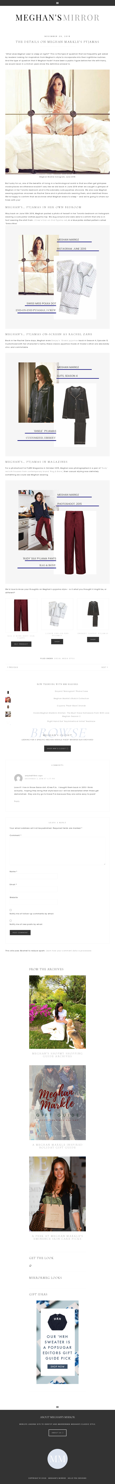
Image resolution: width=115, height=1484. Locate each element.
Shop (57, 641)
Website (14, 897)
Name (13, 871)
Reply (17, 801)
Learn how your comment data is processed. (69, 950)
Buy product (21, 644)
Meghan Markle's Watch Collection (71, 698)
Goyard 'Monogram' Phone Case (71, 691)
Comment (15, 835)
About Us (57, 1433)
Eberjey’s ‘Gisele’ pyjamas (64, 340)
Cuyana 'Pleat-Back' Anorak (71, 706)
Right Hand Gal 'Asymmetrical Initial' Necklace (71, 721)
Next (104, 667)
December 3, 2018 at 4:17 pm (40, 779)
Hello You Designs (77, 1478)
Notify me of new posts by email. (26, 924)
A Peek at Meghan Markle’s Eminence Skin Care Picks (57, 1237)
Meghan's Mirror (57, 17)
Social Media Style (64, 658)
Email (13, 884)
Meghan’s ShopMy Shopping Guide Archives (57, 1055)
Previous (13, 667)
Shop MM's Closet (57, 748)
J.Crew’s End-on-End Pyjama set (50, 220)
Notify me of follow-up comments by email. (32, 913)
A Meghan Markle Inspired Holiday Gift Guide (57, 1146)
